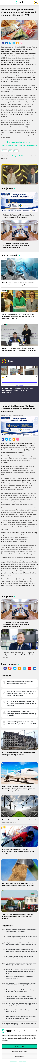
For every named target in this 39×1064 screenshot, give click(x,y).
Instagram (10, 668)
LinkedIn (6, 43)
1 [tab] (15, 400)
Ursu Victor (20, 415)
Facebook (3, 43)
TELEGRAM (29, 145)
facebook (5, 668)
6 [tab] (24, 400)
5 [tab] (22, 400)
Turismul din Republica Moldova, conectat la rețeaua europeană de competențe (18, 409)
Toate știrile (7, 925)
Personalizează (19, 1056)
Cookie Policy (13, 1061)
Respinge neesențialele (19, 1051)
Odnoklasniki (17, 43)
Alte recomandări (9, 255)
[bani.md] (19, 2)
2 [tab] (17, 400)
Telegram (14, 43)
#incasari (4, 151)
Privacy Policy (22, 1061)
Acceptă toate (19, 1046)
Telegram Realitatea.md (20, 156)
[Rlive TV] (35, 2)
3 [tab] (19, 400)
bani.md (19, 19)
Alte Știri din (7, 188)
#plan (10, 151)
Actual (14, 19)
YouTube (29, 668)
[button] (36, 1031)
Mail (21, 43)
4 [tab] (20, 400)
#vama (16, 151)
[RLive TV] (7, 361)
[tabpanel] (19, 380)
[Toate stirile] (5, 2)
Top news (6, 675)
